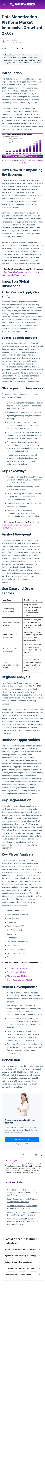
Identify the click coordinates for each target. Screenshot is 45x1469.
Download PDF (22, 1144)
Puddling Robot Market (16, 972)
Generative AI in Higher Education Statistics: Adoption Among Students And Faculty (22, 1192)
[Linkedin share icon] (16, 48)
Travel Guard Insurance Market (19, 980)
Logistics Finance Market (17, 968)
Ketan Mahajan (11, 41)
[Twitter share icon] (22, 48)
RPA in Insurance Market (17, 976)
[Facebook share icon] (11, 48)
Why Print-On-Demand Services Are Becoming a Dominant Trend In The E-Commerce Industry (23, 1221)
